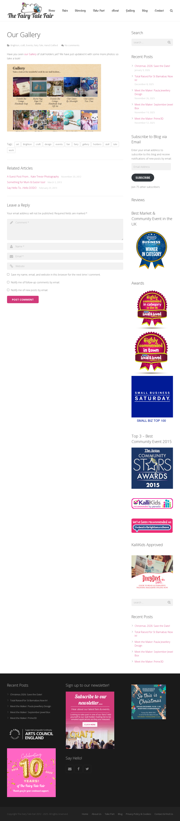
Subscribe (143, 178)
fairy (76, 144)
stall (107, 144)
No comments (72, 45)
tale (115, 144)
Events (29, 45)
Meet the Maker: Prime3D (149, 118)
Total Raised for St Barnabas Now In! (28, 700)
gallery (85, 144)
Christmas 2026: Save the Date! (152, 66)
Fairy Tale (38, 45)
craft (22, 45)
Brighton (15, 45)
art (17, 144)
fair (68, 144)
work (11, 150)
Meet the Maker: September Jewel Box (30, 712)
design (48, 144)
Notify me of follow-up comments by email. (35, 282)
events (59, 144)
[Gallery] (54, 130)
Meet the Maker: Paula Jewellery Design (30, 706)
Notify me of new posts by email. (29, 290)
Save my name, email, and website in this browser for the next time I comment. (56, 274)
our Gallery (30, 54)
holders (97, 144)
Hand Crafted (51, 45)
